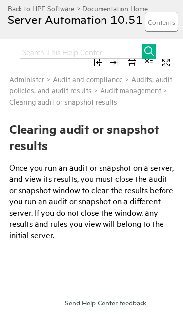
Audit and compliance (88, 79)
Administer (26, 79)
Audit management (131, 90)
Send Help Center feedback (105, 302)
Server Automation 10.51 (75, 19)
